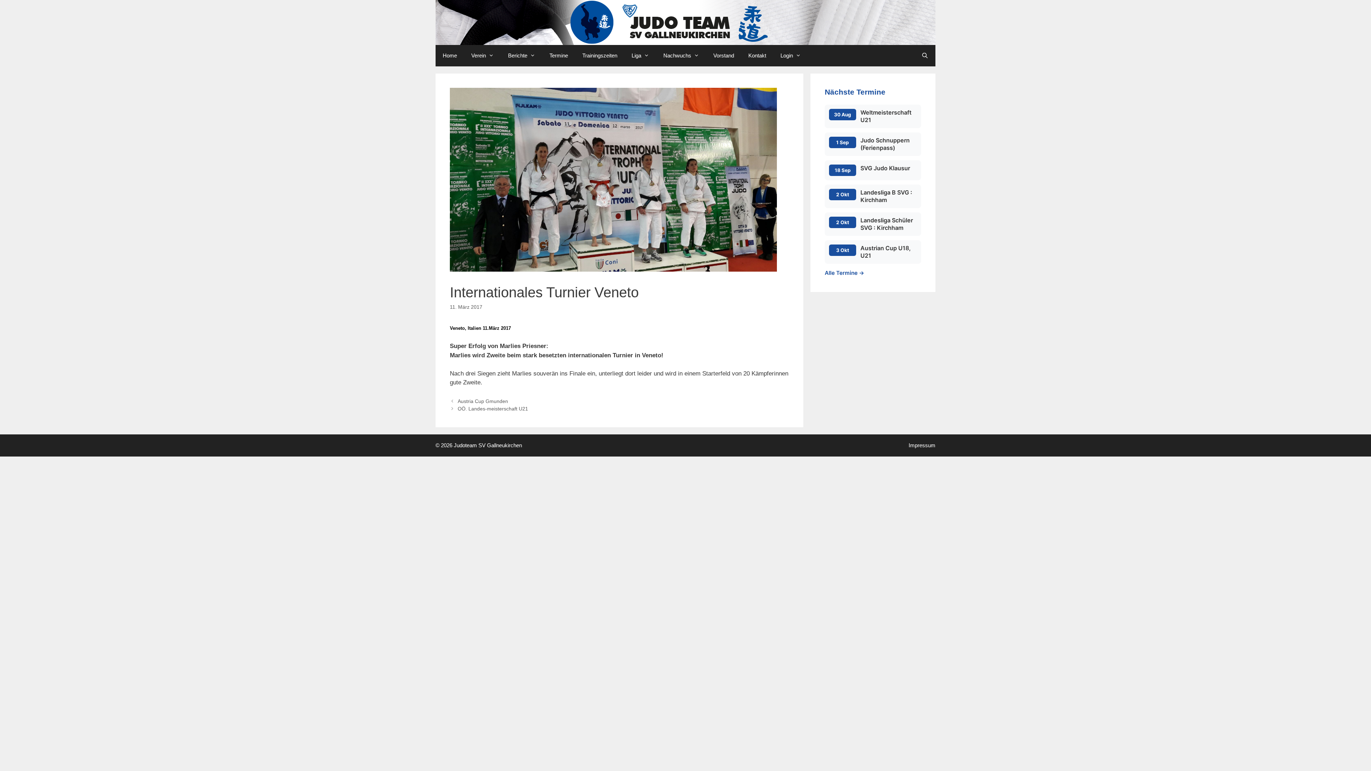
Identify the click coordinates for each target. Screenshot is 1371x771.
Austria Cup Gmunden (483, 401)
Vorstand (723, 55)
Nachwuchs (677, 55)
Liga (636, 55)
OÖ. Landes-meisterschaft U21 (493, 409)
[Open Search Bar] (924, 55)
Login (786, 55)
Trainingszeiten (599, 55)
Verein (478, 55)
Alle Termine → (844, 272)
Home (450, 55)
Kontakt (757, 55)
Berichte (517, 55)
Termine (558, 55)
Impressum (922, 445)
